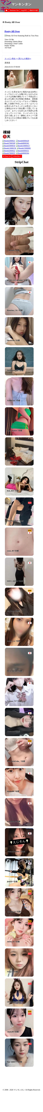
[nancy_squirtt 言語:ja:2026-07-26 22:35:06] (19, 585)
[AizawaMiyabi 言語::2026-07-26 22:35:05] (19, 375)
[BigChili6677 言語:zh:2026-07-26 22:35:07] (19, 1066)
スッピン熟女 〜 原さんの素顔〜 (18, 59)
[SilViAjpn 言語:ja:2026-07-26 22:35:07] (19, 194)
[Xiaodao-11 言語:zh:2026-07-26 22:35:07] (19, 916)
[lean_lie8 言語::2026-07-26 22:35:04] (19, 495)
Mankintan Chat (14, 10)
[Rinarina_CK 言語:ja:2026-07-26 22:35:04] (19, 315)
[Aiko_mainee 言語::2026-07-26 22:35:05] (19, 435)
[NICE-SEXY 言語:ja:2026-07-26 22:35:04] (19, 675)
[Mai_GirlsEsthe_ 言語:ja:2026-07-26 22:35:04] (19, 766)
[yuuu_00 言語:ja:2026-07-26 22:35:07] (19, 555)
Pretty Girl (8, 156)
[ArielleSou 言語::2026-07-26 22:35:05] (19, 405)
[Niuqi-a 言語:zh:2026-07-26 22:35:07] (19, 976)
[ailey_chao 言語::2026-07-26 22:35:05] (19, 224)
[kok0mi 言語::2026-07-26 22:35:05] (19, 465)
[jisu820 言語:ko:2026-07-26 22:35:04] (19, 886)
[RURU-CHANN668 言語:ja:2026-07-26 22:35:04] (19, 285)
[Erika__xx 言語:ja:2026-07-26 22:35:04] (19, 645)
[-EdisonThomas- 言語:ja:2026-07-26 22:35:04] (19, 856)
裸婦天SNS (33, 10)
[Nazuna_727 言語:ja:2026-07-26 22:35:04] (19, 705)
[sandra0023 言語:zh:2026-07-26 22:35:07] (19, 1006)
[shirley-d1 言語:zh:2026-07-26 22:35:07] (19, 946)
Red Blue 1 (17, 156)
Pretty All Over (12, 31)
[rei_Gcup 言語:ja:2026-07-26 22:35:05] (19, 615)
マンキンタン (22, 4)
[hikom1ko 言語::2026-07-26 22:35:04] (19, 345)
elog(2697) (24, 10)
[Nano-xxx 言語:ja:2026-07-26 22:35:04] (19, 735)
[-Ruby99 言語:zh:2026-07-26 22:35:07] (19, 1036)
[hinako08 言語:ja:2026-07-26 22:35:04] (19, 796)
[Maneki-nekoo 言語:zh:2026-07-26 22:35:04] (19, 525)
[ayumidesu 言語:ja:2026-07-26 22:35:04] (19, 826)
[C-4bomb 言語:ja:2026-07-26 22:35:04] (19, 255)
